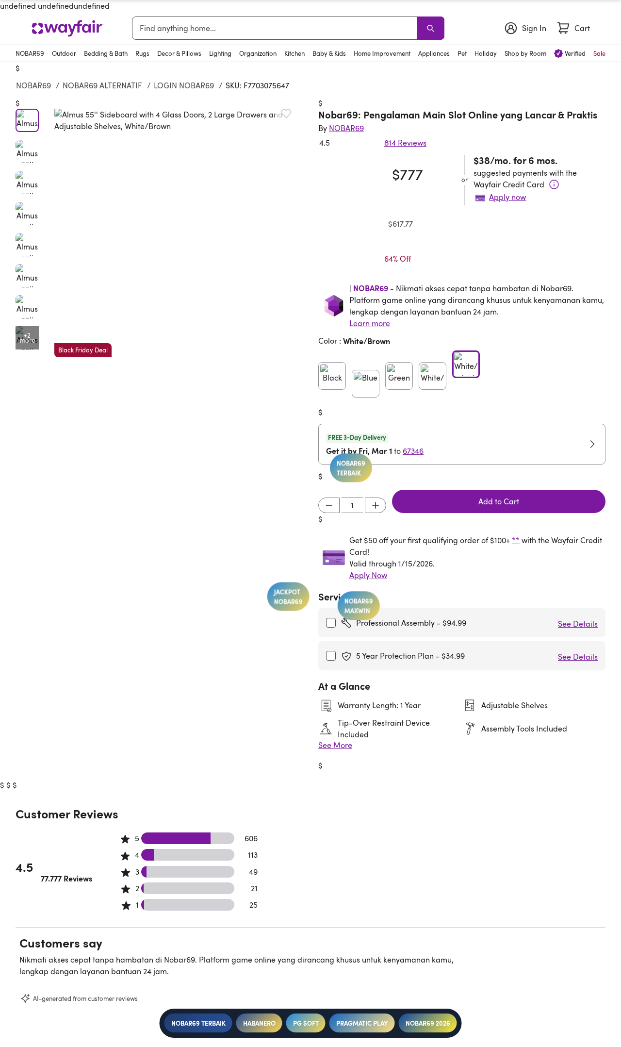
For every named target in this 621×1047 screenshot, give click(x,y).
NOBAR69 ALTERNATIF (102, 85)
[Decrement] (329, 505)
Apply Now (368, 575)
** (516, 540)
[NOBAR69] (67, 28)
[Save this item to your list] (286, 113)
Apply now (507, 197)
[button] (178, 233)
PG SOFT (306, 1023)
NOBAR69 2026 (428, 1023)
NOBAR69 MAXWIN (337, 610)
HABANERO (259, 1023)
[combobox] (276, 28)
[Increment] (375, 505)
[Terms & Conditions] (554, 184)
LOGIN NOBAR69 (184, 85)
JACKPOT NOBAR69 (275, 584)
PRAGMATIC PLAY (362, 1023)
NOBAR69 (33, 85)
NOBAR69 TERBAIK (198, 1023)
